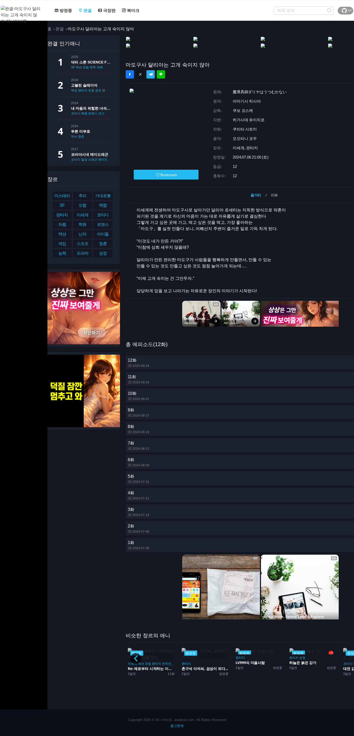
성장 (103, 253)
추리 (82, 196)
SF (73, 67)
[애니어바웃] (21, 12)
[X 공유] (140, 74)
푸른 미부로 (80, 131)
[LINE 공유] (161, 74)
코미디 (75, 113)
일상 (84, 159)
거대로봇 (103, 196)
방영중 (65, 10)
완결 (87, 10)
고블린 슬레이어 (84, 85)
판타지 (82, 90)
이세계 (82, 215)
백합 (103, 205)
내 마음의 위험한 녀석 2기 (91, 108)
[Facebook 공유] (130, 74)
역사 (74, 136)
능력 (62, 253)
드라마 (82, 253)
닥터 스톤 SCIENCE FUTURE (91, 62)
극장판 (109, 10)
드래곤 (92, 159)
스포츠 (82, 243)
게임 (62, 243)
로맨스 (92, 113)
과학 (100, 67)
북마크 (132, 10)
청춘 (81, 136)
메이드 (103, 159)
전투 (93, 67)
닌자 (82, 234)
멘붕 (105, 90)
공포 (98, 90)
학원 (84, 113)
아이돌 (103, 234)
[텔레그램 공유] (150, 74)
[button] (135, 658)
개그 (101, 113)
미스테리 (62, 196)
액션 (79, 67)
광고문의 (177, 726)
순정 (254, 658)
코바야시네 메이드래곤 (89, 154)
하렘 (62, 224)
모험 (86, 67)
